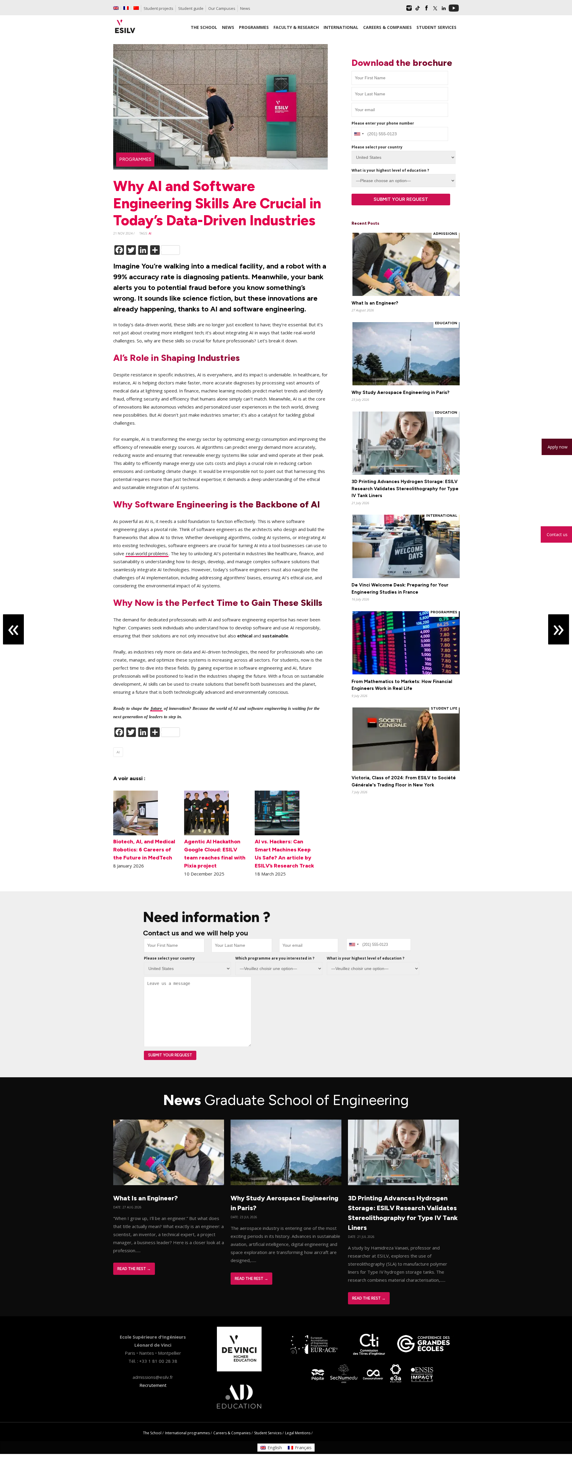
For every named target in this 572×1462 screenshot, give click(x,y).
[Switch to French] (126, 8)
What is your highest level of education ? (390, 170)
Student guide (190, 8)
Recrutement (153, 1385)
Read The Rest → (134, 1269)
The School (152, 1432)
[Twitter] (435, 10)
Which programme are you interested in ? (274, 958)
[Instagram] (409, 10)
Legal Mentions (297, 1432)
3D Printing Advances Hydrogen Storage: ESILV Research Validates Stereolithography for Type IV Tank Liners (405, 488)
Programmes (135, 159)
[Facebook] (426, 10)
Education (446, 323)
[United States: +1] (359, 134)
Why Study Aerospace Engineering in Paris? (401, 392)
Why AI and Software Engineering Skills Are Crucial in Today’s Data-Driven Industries (217, 203)
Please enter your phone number (383, 123)
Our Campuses (221, 8)
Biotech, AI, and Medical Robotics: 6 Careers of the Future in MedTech (144, 849)
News (245, 8)
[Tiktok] (417, 10)
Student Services (268, 1432)
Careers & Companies (232, 1432)
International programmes (187, 1432)
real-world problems (147, 553)
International (441, 515)
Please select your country (377, 147)
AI (150, 233)
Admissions (445, 234)
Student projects (158, 8)
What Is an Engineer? (375, 303)
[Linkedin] (443, 10)
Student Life (444, 708)
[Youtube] (454, 10)
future (156, 708)
